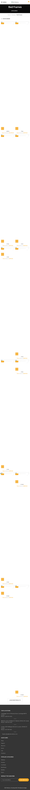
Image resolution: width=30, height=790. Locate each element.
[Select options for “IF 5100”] (16, 481)
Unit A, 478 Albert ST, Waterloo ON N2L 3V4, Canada (15, 721)
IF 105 (8, 243)
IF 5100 (22, 484)
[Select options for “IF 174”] (2, 579)
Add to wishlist (12, 23)
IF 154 (22, 356)
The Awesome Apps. (22, 787)
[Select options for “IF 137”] (16, 241)
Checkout (3, 753)
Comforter (3, 764)
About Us (3, 745)
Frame (2, 772)
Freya (22, 131)
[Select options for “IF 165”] (16, 369)
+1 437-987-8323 (6, 729)
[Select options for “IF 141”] (2, 254)
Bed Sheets (3, 767)
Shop (2, 740)
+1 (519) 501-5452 (6, 716)
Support (3, 743)
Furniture (14, 14)
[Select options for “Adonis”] (2, 128)
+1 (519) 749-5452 (6, 722)
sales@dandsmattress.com (9, 734)
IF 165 (22, 371)
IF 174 (8, 582)
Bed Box (3, 769)
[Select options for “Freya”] (16, 128)
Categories (14, 10)
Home (9, 14)
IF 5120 (7, 596)
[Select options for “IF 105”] (2, 241)
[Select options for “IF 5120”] (2, 593)
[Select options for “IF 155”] (2, 466)
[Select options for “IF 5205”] (16, 692)
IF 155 (8, 469)
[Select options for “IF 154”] (16, 353)
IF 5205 (22, 694)
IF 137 (22, 243)
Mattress (3, 759)
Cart (2, 750)
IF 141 (8, 257)
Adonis (7, 131)
